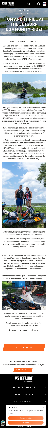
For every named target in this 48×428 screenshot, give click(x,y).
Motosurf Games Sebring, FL (33, 278)
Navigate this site (24, 387)
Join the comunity (24, 401)
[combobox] (44, 4)
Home (20, 10)
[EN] (44, 4)
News (26, 10)
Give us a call (23, 370)
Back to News (25, 348)
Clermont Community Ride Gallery (24, 326)
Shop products (24, 394)
